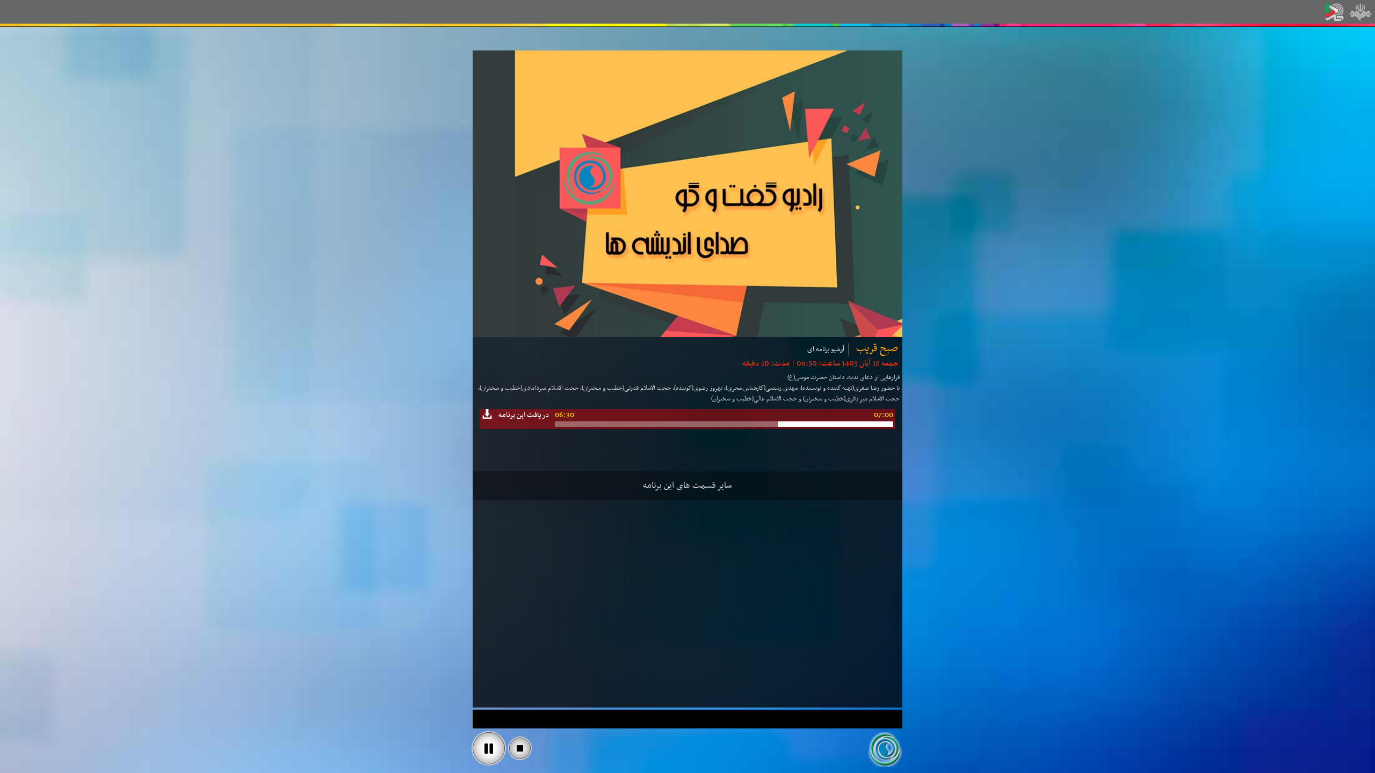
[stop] (520, 748)
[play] (489, 748)
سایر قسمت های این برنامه (687, 485)
